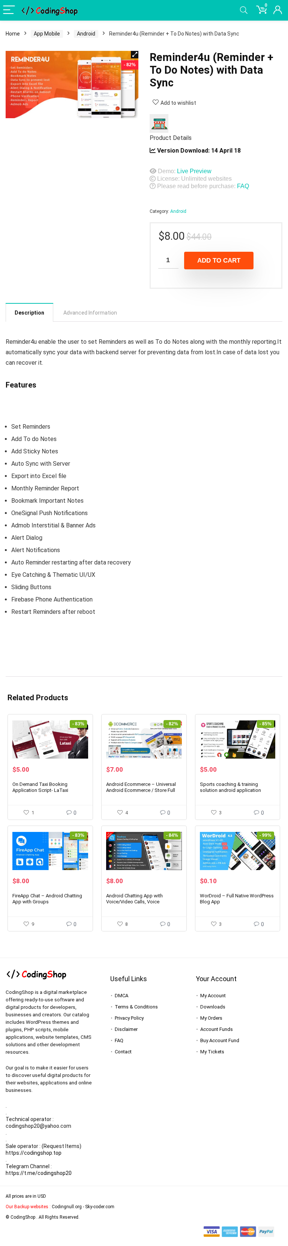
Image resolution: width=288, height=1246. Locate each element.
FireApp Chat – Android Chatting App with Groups (47, 898)
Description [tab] (29, 313)
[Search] (244, 10)
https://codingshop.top (34, 1153)
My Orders (211, 1018)
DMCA (121, 995)
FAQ (243, 186)
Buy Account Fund (219, 1040)
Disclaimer (126, 1029)
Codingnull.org (67, 1206)
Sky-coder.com (99, 1206)
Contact (123, 1051)
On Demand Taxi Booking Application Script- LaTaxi (40, 787)
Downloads (212, 1007)
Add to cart (218, 260)
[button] (134, 54)
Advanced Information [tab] (90, 313)
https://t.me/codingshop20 (39, 1173)
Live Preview (194, 171)
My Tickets (212, 1051)
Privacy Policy (129, 1018)
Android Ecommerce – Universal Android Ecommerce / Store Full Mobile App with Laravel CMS (141, 790)
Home (13, 34)
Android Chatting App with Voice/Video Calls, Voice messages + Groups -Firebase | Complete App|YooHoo (140, 904)
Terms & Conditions (136, 1007)
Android (86, 34)
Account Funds (216, 1029)
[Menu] (9, 10)
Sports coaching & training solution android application (230, 787)
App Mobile (47, 34)
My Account (213, 995)
